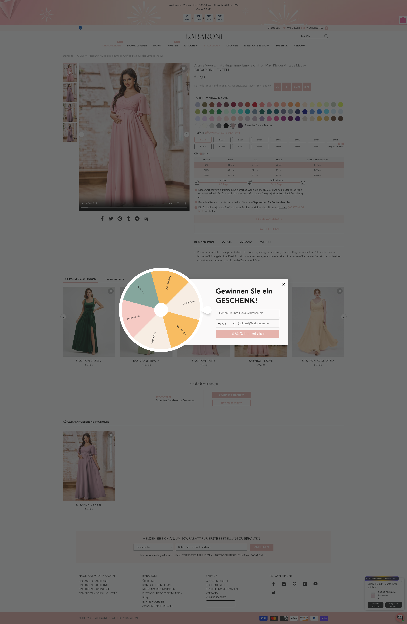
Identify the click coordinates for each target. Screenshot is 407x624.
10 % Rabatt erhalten (247, 333)
